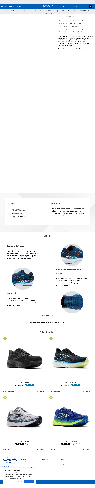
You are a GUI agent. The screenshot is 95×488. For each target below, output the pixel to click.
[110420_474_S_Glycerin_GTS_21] (14, 102)
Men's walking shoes (64, 29)
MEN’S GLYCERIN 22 (70, 382)
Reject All (19, 482)
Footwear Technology (65, 467)
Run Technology (64, 470)
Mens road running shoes (80, 29)
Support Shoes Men (78, 31)
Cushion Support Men (65, 20)
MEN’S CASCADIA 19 (70, 441)
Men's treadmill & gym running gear (69, 26)
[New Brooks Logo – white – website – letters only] (47, 4)
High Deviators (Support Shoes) (67, 23)
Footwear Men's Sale (78, 20)
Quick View (42, 391)
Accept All (29, 482)
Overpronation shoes (65, 31)
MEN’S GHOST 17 (24, 382)
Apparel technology (65, 464)
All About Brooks (64, 461)
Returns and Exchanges (47, 464)
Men (80, 23)
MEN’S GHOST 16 (24, 441)
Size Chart (24, 464)
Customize (10, 482)
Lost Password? (45, 467)
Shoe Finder (25, 461)
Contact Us (43, 461)
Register (43, 470)
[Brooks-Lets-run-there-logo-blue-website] (9, 457)
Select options (9, 391)
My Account (44, 473)
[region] (19, 476)
